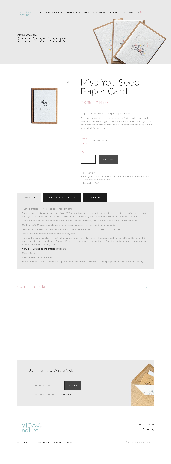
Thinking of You (142, 176)
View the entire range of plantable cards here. (44, 249)
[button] (68, 82)
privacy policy (66, 394)
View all (147, 288)
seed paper (104, 180)
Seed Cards (128, 176)
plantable (93, 180)
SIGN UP (73, 385)
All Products (100, 176)
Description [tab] (29, 197)
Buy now (108, 159)
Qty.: (83, 151)
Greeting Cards (114, 176)
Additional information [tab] (62, 197)
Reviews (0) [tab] (95, 197)
